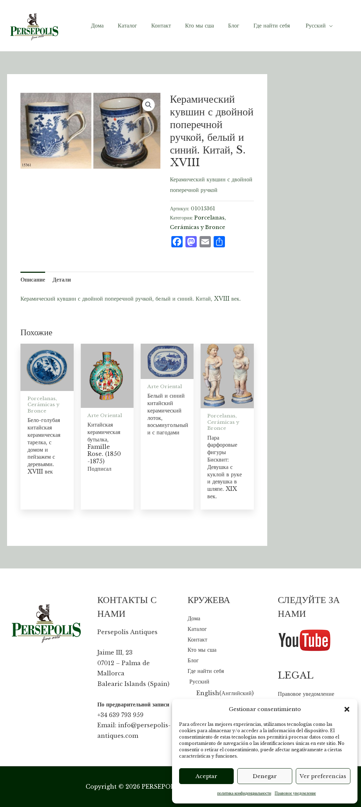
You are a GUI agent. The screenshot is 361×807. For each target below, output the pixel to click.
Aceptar (206, 776)
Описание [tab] (32, 279)
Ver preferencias (323, 776)
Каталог (197, 628)
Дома (194, 618)
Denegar (265, 776)
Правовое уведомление (295, 793)
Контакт (197, 639)
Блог (193, 660)
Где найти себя (206, 670)
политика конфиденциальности (244, 793)
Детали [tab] (62, 279)
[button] (346, 709)
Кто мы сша (202, 649)
